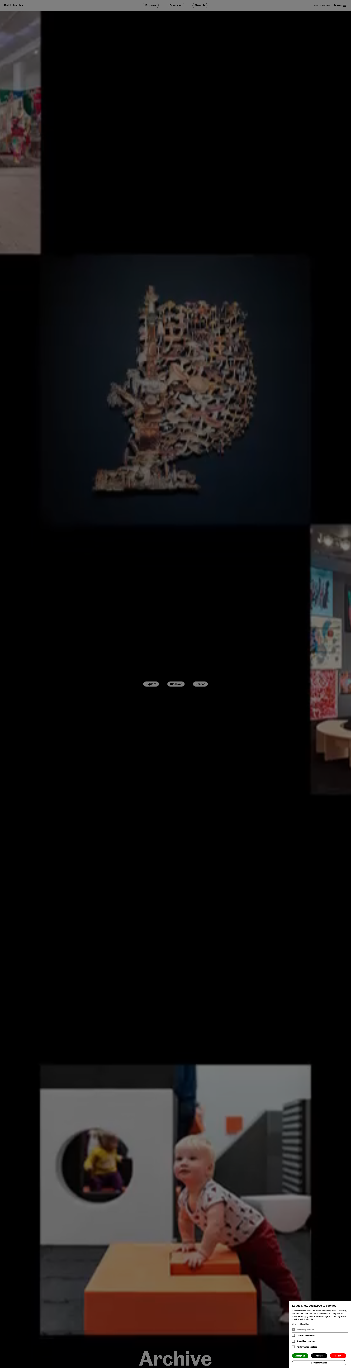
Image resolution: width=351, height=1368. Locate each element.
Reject (338, 1356)
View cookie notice (300, 1324)
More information (319, 1363)
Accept (319, 1356)
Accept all (300, 1356)
